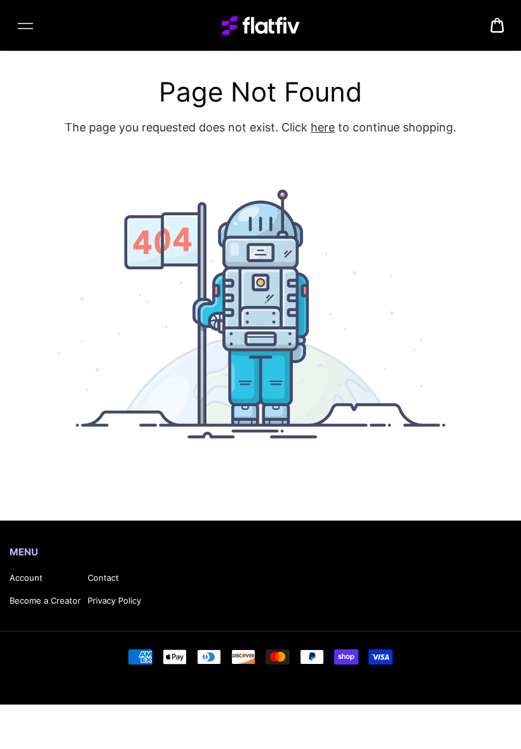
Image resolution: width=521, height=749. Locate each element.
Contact (103, 578)
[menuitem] (497, 25)
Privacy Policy (114, 600)
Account (26, 578)
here (323, 127)
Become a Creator (45, 600)
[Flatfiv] (261, 25)
